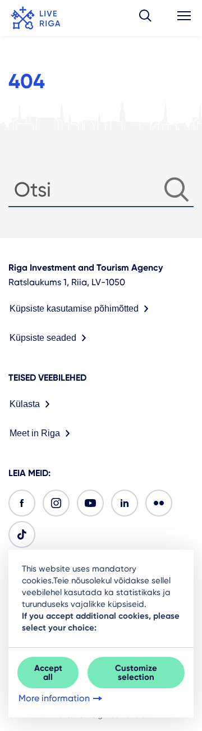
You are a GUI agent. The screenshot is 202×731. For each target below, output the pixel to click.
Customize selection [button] (136, 672)
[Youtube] (90, 503)
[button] (145, 18)
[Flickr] (158, 503)
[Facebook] (21, 503)
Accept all (48, 672)
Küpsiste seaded (43, 337)
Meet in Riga (35, 433)
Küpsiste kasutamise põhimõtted (74, 308)
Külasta (25, 404)
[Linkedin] (124, 503)
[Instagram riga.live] (56, 503)
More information (54, 698)
